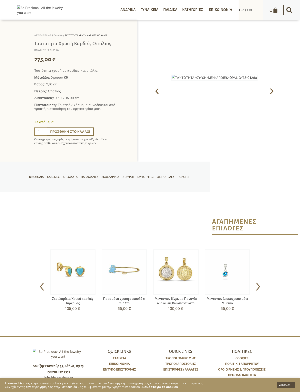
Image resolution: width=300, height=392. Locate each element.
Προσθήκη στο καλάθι (70, 132)
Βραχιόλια (36, 177)
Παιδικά (58, 35)
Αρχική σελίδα (42, 35)
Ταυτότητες (145, 177)
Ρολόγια (183, 177)
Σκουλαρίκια (110, 177)
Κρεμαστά (70, 177)
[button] (289, 10)
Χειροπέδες (165, 177)
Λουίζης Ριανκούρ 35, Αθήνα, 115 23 (58, 366)
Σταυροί (128, 177)
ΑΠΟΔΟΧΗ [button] (285, 384)
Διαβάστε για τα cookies (159, 387)
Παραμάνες (89, 177)
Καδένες (53, 177)
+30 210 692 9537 (58, 372)
